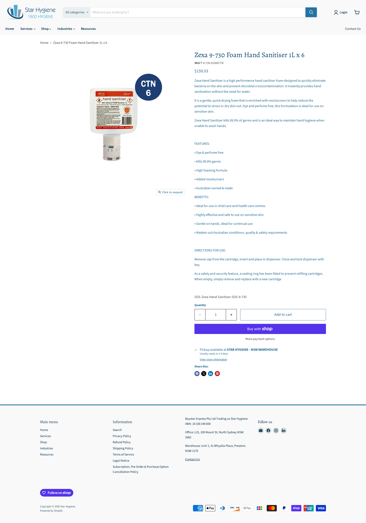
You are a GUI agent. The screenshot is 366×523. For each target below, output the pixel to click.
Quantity (200, 305)
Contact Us (353, 28)
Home (9, 28)
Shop (45, 28)
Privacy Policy (122, 436)
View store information (213, 359)
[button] (341, 12)
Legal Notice (121, 460)
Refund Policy (122, 442)
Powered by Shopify (51, 511)
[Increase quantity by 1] (231, 315)
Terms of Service (123, 454)
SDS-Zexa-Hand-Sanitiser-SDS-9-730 (220, 297)
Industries (65, 28)
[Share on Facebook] (197, 373)
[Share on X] (203, 373)
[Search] (311, 12)
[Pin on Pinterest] (217, 373)
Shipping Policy (123, 448)
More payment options (260, 339)
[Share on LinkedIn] (210, 373)
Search (117, 430)
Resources (88, 28)
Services (26, 28)
